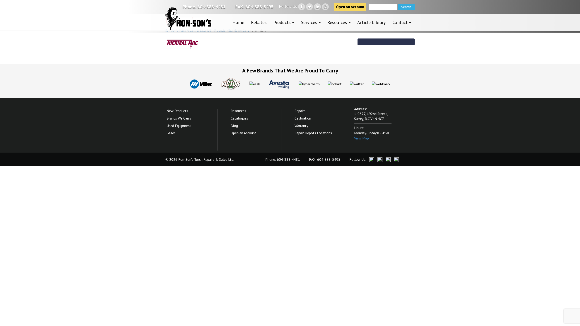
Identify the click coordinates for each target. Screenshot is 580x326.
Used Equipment (179, 125)
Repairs (300, 110)
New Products (177, 110)
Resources (337, 22)
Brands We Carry (179, 118)
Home (238, 22)
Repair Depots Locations (313, 133)
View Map (361, 138)
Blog (234, 125)
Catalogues (239, 118)
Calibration (303, 118)
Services (309, 22)
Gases (171, 133)
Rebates (259, 22)
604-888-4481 (211, 7)
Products (282, 22)
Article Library (371, 22)
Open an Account (243, 133)
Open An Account (350, 6)
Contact (400, 22)
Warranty (301, 125)
